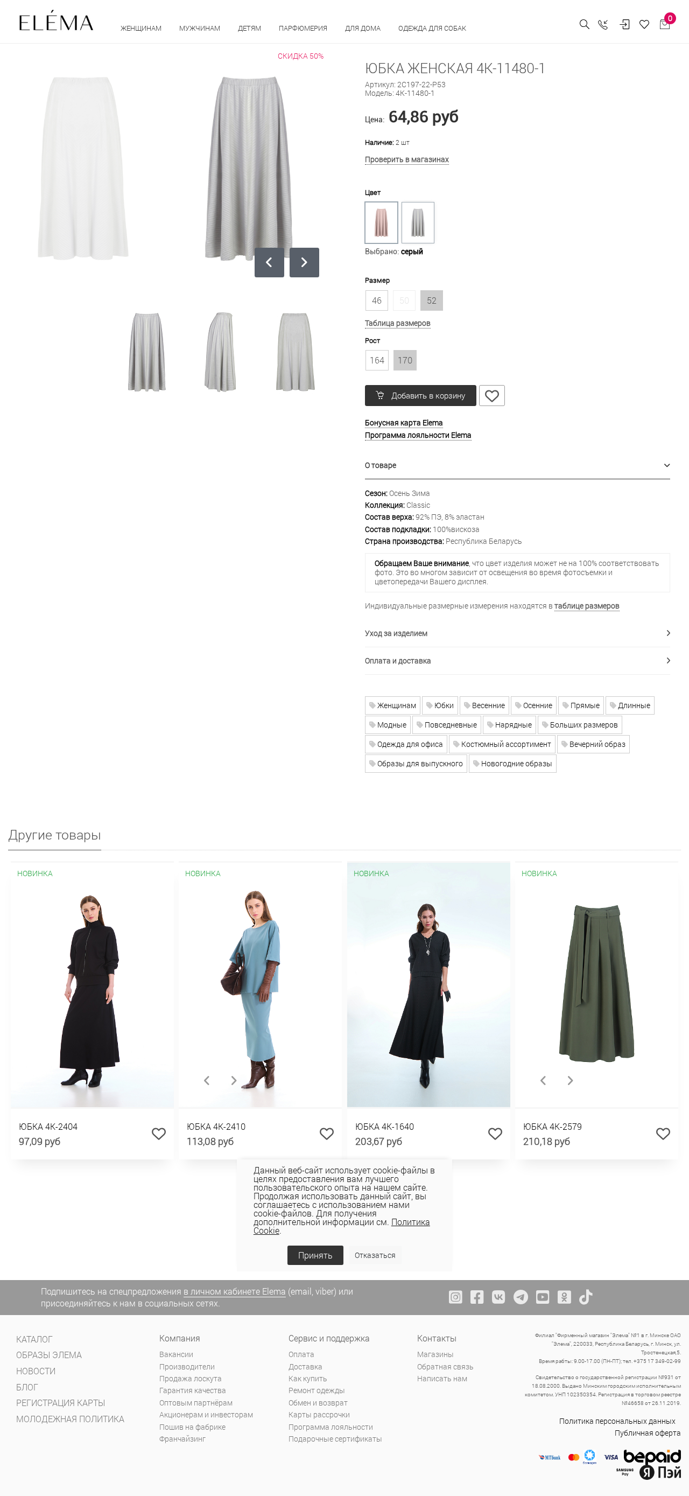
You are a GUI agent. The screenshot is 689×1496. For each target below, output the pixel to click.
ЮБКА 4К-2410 (216, 1126)
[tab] (518, 465)
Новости (35, 1370)
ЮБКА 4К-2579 (552, 1126)
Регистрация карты (60, 1402)
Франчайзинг (182, 1439)
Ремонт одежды (317, 1390)
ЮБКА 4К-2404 (48, 1126)
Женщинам (142, 28)
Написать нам (442, 1378)
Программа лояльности (331, 1427)
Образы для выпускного (419, 763)
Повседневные (450, 724)
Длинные (633, 705)
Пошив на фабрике (192, 1427)
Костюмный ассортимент (505, 744)
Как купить (308, 1378)
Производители (187, 1366)
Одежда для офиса (409, 744)
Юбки (443, 705)
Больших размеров (583, 724)
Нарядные (513, 724)
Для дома (363, 28)
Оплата (301, 1354)
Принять (315, 1255)
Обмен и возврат (318, 1402)
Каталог (34, 1339)
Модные (391, 724)
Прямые (584, 705)
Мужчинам (200, 28)
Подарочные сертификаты (335, 1439)
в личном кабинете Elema (235, 1291)
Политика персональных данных (617, 1421)
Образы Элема (49, 1354)
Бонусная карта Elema (404, 422)
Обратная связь (445, 1366)
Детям (250, 28)
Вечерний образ (596, 744)
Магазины (435, 1354)
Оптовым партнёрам (196, 1402)
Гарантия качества (192, 1390)
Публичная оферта (648, 1433)
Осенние (537, 705)
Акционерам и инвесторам (206, 1414)
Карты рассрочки (319, 1414)
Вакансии (176, 1354)
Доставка (305, 1366)
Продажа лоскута (190, 1378)
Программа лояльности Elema (418, 435)
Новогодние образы (516, 763)
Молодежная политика (70, 1418)
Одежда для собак (432, 28)
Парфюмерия (304, 28)
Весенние (487, 705)
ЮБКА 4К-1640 (384, 1126)
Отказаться (375, 1255)
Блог (27, 1387)
